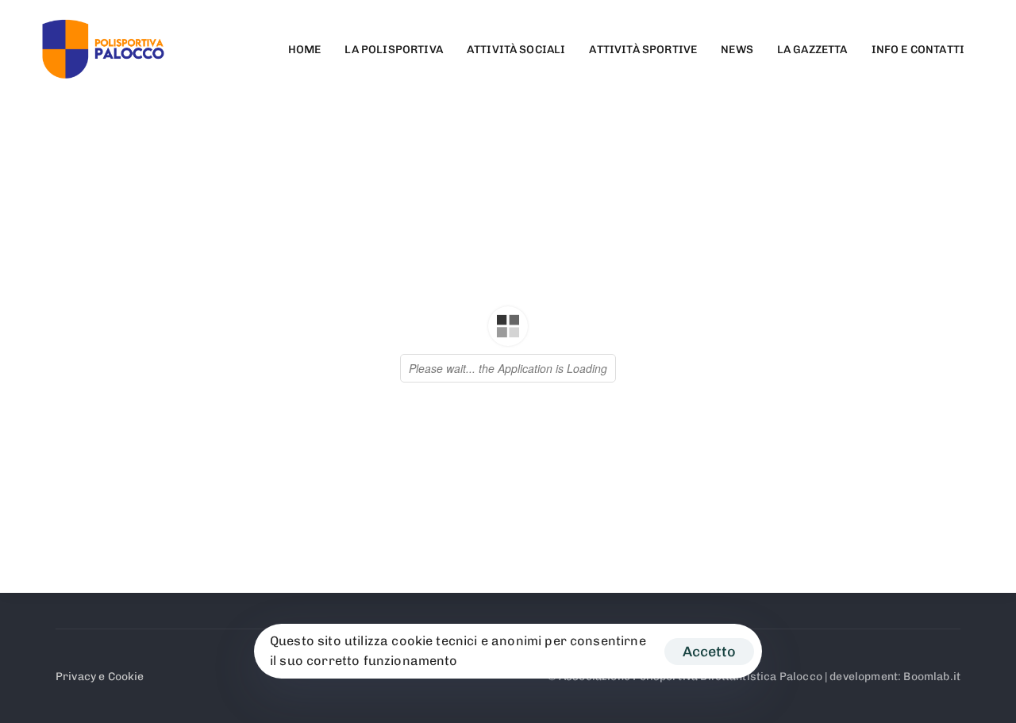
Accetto (709, 651)
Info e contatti (918, 49)
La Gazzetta (812, 49)
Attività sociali (516, 49)
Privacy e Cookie (100, 676)
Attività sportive (643, 49)
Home (304, 49)
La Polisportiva (393, 49)
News (737, 49)
